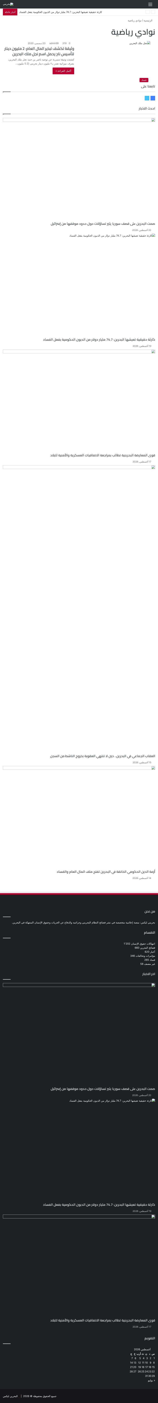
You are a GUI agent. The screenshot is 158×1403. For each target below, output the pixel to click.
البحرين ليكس (10, 1396)
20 (134, 1367)
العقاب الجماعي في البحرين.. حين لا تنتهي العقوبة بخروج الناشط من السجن (102, 756)
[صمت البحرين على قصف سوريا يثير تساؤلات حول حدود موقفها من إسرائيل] (79, 170)
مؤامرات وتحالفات (145, 955)
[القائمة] (150, 5)
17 (146, 1367)
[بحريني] (8, 4)
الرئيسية (148, 20)
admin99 (54, 43)
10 (146, 1362)
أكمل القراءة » (63, 70)
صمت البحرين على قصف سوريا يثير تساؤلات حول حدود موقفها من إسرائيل (103, 224)
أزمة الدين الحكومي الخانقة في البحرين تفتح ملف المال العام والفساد (106, 872)
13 (135, 1362)
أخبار (152, 951)
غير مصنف (149, 963)
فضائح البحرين (147, 947)
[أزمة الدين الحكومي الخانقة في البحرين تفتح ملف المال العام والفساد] (79, 818)
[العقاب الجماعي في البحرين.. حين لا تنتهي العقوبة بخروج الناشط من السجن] (79, 609)
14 (131, 1362)
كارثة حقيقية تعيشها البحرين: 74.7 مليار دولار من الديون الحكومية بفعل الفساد (99, 339)
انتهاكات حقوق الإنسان (143, 943)
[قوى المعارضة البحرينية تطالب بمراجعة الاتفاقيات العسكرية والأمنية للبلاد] (79, 401)
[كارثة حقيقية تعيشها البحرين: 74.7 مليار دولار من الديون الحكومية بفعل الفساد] (79, 285)
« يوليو (151, 1380)
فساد (152, 959)
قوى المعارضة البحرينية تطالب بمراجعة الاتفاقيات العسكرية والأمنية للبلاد (102, 455)
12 (139, 1362)
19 (139, 1367)
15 (153, 1367)
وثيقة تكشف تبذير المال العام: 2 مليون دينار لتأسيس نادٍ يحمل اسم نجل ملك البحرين (39, 51)
